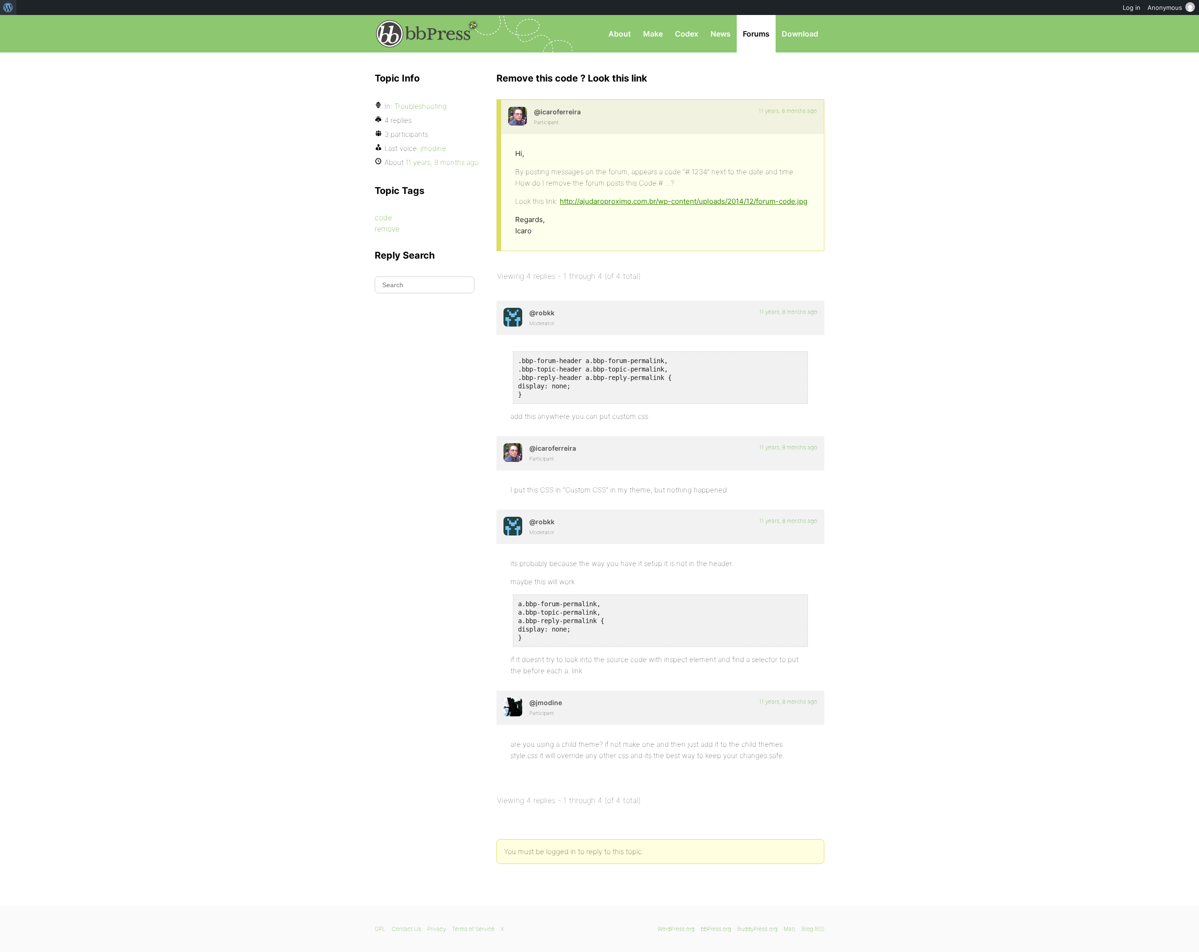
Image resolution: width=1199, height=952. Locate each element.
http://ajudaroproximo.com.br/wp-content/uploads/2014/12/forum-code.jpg (683, 201)
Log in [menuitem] (1131, 7)
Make (653, 33)
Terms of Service (473, 928)
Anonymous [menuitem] (1164, 7)
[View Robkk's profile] (512, 317)
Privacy (436, 928)
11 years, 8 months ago (788, 110)
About (619, 33)
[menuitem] (8, 7)
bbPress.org (423, 33)
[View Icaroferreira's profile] (517, 116)
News (721, 33)
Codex (686, 33)
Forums (756, 33)
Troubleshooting (420, 106)
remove (387, 228)
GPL (380, 928)
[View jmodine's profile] (512, 707)
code (383, 217)
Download (800, 33)
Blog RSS (812, 928)
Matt (789, 928)
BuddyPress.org (757, 928)
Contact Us (406, 928)
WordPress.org (676, 928)
